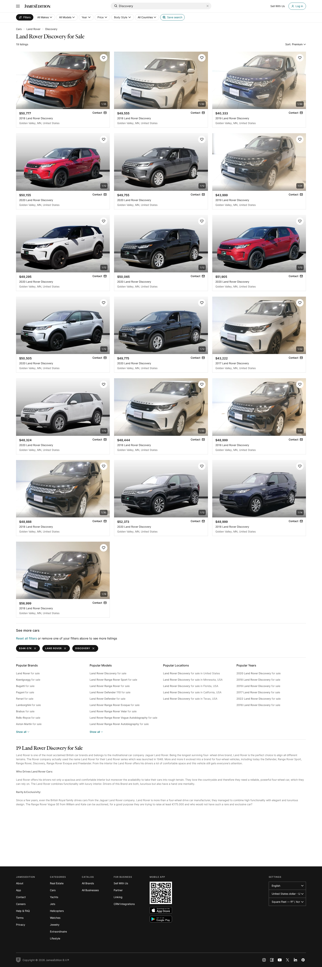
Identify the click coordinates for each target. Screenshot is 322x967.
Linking (118, 897)
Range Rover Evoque (59, 763)
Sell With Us (121, 883)
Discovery (51, 29)
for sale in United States (191, 673)
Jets (52, 904)
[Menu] (18, 6)
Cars (19, 29)
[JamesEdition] (37, 6)
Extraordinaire (58, 931)
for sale (28, 673)
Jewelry (54, 924)
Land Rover (33, 29)
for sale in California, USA (192, 692)
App (18, 890)
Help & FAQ (23, 910)
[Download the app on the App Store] (161, 910)
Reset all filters (26, 638)
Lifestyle (55, 938)
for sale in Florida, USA (190, 686)
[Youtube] (279, 960)
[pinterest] (303, 960)
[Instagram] (264, 960)
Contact (21, 897)
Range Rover (23, 763)
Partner (118, 890)
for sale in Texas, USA (190, 698)
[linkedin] (295, 960)
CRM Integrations (124, 904)
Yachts (54, 897)
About (19, 883)
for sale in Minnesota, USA (192, 679)
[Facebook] (272, 960)
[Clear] (207, 6)
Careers (21, 904)
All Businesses (90, 890)
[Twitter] (287, 960)
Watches (55, 917)
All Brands (88, 883)
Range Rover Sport (289, 759)
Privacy (20, 924)
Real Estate (57, 883)
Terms (19, 917)
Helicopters (57, 910)
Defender (270, 759)
